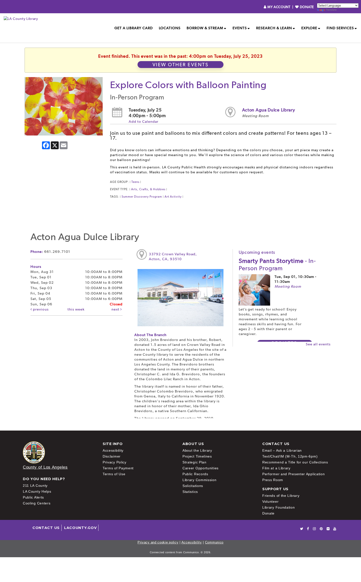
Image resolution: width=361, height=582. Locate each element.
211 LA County (35, 485)
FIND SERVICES (340, 28)
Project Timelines (197, 456)
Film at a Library (276, 468)
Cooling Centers (37, 503)
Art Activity (173, 196)
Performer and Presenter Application (293, 474)
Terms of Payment (118, 468)
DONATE (306, 7)
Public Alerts (33, 497)
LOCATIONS (169, 28)
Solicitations (192, 486)
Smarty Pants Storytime (277, 264)
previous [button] (40, 309)
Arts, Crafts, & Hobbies (148, 189)
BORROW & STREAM (205, 28)
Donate (268, 513)
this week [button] (76, 309)
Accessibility (113, 450)
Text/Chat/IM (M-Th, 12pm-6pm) (290, 456)
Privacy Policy (114, 462)
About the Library (197, 450)
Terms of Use (114, 474)
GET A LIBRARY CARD (133, 28)
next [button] (115, 309)
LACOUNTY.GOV (80, 528)
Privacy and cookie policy (158, 542)
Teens (135, 182)
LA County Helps (37, 491)
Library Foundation (278, 507)
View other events (181, 65)
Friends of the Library (280, 496)
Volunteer (270, 501)
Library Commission (199, 480)
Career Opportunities (200, 468)
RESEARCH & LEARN (274, 28)
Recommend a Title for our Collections (295, 462)
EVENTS (240, 28)
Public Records (195, 474)
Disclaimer (112, 456)
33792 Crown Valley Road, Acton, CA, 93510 (173, 256)
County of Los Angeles (45, 467)
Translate (331, 9)
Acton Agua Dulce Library (268, 109)
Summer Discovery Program (142, 196)
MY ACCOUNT (278, 7)
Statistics (190, 492)
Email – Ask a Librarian (282, 450)
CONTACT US (46, 528)
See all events (318, 344)
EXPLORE (309, 28)
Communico (214, 542)
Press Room (272, 480)
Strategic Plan (194, 462)
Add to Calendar (143, 121)
